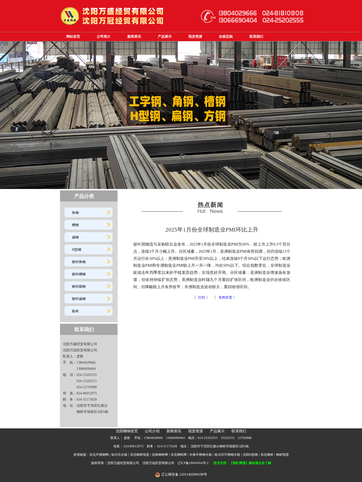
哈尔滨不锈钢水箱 (227, 454)
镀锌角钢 (79, 262)
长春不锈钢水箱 (200, 454)
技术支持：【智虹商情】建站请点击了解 (242, 463)
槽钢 (75, 225)
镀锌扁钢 (79, 299)
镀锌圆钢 (79, 286)
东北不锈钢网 (99, 454)
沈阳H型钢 (250, 454)
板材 (75, 311)
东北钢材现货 (139, 454)
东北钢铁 (267, 454)
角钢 (75, 213)
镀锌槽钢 (79, 274)
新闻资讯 (134, 36)
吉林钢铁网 (160, 454)
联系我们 (256, 36)
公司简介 (104, 36)
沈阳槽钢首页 (127, 431)
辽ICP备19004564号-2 (193, 463)
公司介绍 (152, 431)
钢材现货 (282, 454)
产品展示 (165, 36)
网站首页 (73, 36)
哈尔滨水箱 (119, 454)
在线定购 (226, 36)
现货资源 (195, 36)
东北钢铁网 (179, 454)
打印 (201, 297)
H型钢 (76, 249)
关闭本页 (225, 297)
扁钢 (75, 237)
